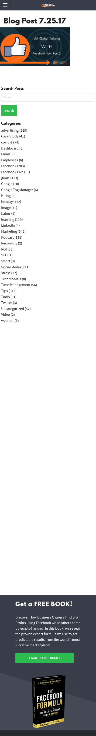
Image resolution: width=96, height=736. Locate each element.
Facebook (8, 166)
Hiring (6, 195)
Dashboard (10, 148)
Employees (9, 160)
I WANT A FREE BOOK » (44, 658)
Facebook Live (12, 172)
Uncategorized (12, 308)
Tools (5, 297)
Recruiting (9, 243)
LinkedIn (8, 225)
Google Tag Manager (17, 190)
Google (6, 184)
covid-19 (7, 142)
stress (5, 273)
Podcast (7, 237)
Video (5, 314)
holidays (7, 201)
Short (5, 261)
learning (7, 219)
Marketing (9, 231)
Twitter (6, 302)
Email (5, 154)
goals (5, 178)
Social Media (11, 267)
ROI (4, 249)
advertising (10, 130)
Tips (4, 291)
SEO (4, 255)
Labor (5, 213)
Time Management (15, 285)
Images (6, 207)
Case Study (9, 136)
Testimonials (11, 279)
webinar (7, 320)
